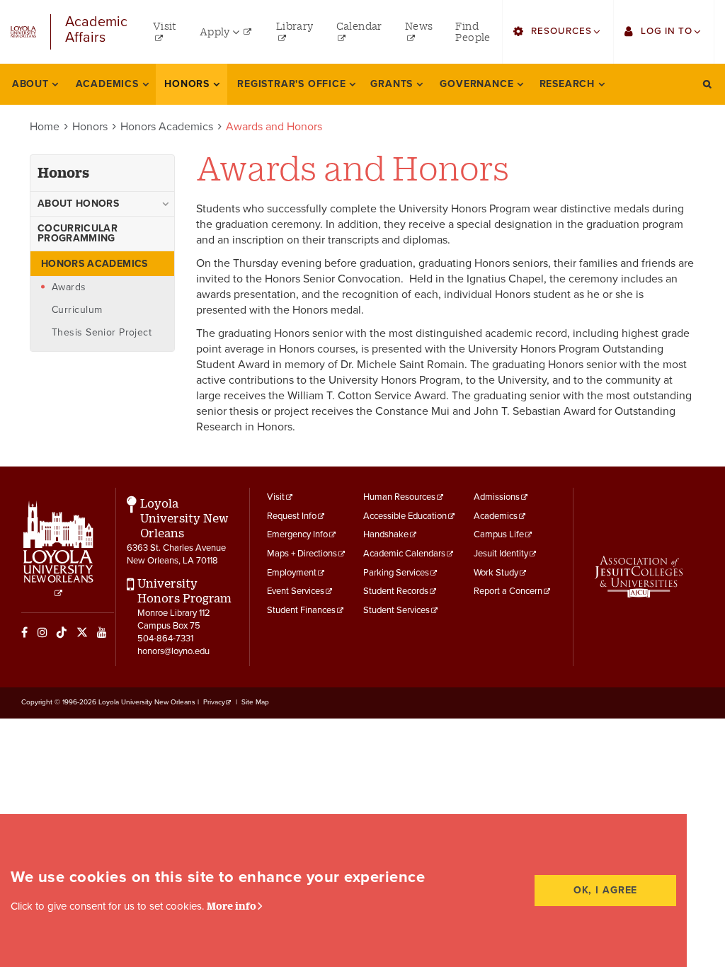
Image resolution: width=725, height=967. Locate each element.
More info (231, 905)
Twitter (82, 632)
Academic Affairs (96, 30)
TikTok (62, 632)
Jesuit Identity (501, 553)
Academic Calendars (404, 553)
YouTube (102, 632)
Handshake (386, 534)
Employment (291, 572)
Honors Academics (166, 127)
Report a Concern (508, 591)
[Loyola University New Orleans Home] (23, 32)
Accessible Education (405, 516)
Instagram (42, 632)
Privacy (214, 702)
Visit (276, 497)
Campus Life (499, 534)
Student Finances (301, 610)
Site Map (255, 702)
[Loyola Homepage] (58, 549)
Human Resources (399, 497)
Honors (90, 127)
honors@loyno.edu (173, 651)
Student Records (395, 591)
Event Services (295, 591)
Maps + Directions (302, 553)
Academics (496, 516)
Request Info (291, 516)
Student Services (396, 610)
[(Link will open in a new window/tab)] (639, 576)
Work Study (496, 572)
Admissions (497, 497)
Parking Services (396, 572)
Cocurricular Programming (78, 233)
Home (44, 127)
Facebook (24, 632)
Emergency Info (297, 534)
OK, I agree (605, 890)
